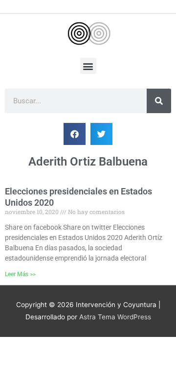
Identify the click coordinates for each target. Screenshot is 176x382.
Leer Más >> (20, 274)
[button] (88, 66)
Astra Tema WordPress (115, 317)
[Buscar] (159, 101)
